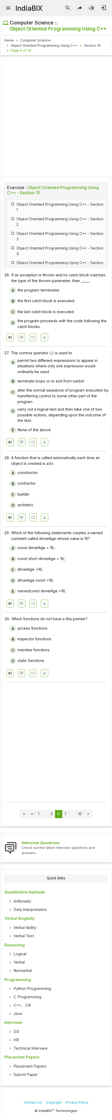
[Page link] (24, 814)
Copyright (54, 1102)
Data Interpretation (30, 909)
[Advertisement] (56, 117)
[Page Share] (80, 8)
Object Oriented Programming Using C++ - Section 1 (59, 207)
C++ (17, 1005)
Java (18, 1013)
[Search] (68, 8)
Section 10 (92, 45)
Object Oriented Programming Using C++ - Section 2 (59, 222)
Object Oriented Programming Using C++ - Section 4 (59, 251)
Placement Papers (30, 1066)
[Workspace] (33, 337)
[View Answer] (10, 337)
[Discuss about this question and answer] (21, 337)
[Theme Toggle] (92, 8)
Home (9, 40)
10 (80, 814)
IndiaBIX (28, 8)
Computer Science (35, 40)
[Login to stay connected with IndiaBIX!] (103, 8)
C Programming (27, 997)
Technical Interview (31, 1048)
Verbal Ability (25, 927)
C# (27, 1005)
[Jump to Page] (32, 814)
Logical (20, 954)
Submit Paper (26, 1074)
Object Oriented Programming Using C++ (44, 45)
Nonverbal (23, 970)
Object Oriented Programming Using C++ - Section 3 (59, 236)
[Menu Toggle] (8, 8)
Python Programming (32, 988)
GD (16, 1031)
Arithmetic (22, 901)
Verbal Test (24, 936)
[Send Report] (44, 337)
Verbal (19, 962)
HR (16, 1040)
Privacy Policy (77, 1102)
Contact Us (33, 1102)
